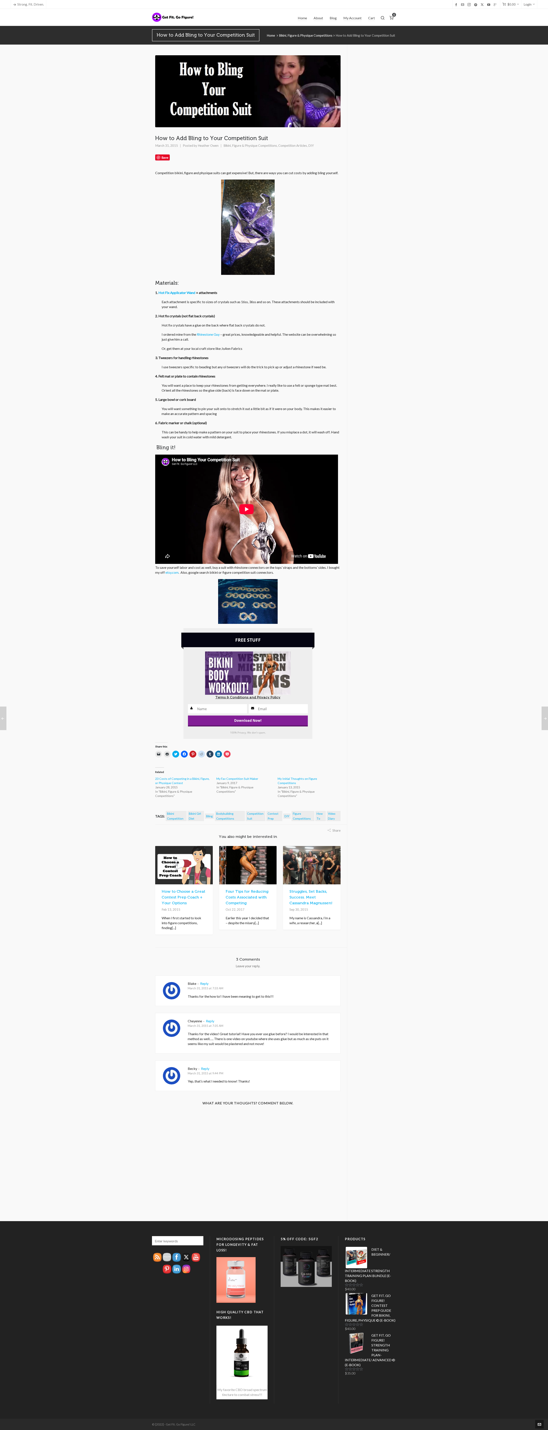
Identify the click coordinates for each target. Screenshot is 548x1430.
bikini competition (175, 816)
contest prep (273, 816)
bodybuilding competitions (225, 816)
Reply (204, 983)
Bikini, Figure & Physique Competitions (305, 35)
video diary (331, 816)
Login (528, 4)
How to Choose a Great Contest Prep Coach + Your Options (183, 897)
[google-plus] (496, 4)
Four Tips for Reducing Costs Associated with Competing (247, 897)
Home (271, 35)
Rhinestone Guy (208, 334)
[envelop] (463, 4)
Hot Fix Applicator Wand (177, 292)
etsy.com (172, 572)
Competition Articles (292, 145)
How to (320, 816)
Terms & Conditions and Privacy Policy (247, 697)
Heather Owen (208, 145)
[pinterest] (476, 4)
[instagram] (470, 4)
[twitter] (483, 4)
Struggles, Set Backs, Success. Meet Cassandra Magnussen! (310, 897)
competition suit (255, 816)
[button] (198, 1240)
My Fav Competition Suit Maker (237, 778)
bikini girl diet (195, 816)
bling (209, 816)
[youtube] (489, 4)
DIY (311, 145)
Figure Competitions (302, 816)
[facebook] (457, 4)
